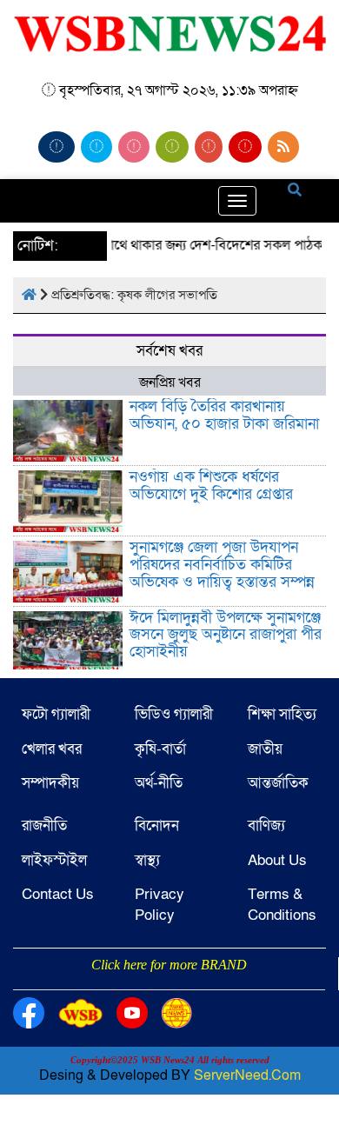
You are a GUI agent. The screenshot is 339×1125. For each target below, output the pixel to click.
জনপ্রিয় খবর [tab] (170, 382)
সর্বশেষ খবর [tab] (169, 351)
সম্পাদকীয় (50, 783)
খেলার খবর (52, 749)
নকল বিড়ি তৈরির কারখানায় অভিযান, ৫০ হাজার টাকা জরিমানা (224, 415)
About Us (277, 860)
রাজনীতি (44, 825)
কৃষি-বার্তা (160, 749)
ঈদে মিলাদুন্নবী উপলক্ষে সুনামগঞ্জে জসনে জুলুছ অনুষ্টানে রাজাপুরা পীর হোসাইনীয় (226, 635)
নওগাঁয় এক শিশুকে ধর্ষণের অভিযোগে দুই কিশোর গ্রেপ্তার (211, 485)
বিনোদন (157, 825)
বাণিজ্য (266, 825)
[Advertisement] (169, 988)
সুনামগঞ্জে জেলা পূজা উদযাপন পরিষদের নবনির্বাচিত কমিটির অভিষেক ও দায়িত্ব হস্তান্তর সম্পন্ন (222, 564)
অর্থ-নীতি (159, 783)
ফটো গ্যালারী (56, 714)
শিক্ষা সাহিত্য (282, 714)
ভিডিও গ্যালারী (174, 714)
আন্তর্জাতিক (278, 783)
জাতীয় (265, 749)
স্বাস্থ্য (147, 860)
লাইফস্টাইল (54, 860)
